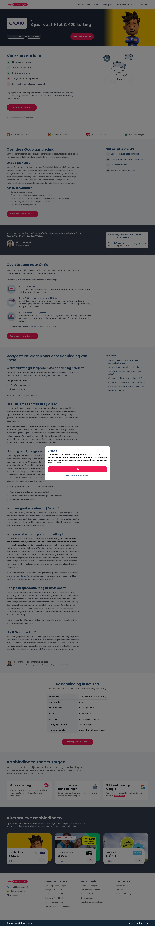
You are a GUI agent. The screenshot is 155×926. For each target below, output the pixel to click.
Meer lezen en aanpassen (77, 475)
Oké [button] (77, 469)
